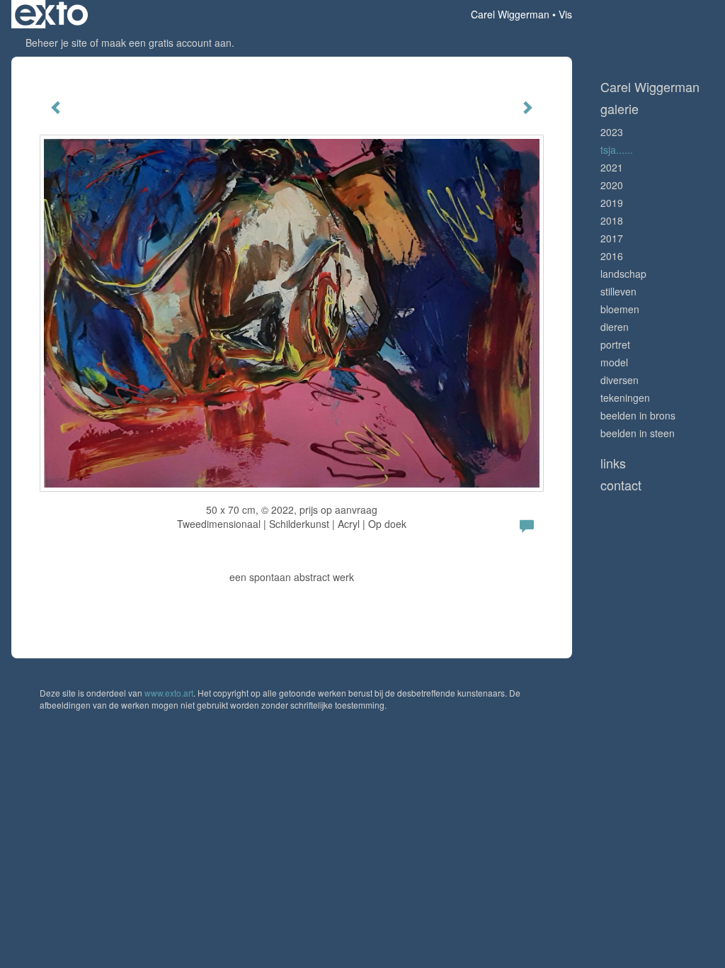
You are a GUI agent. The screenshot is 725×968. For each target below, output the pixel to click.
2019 (611, 203)
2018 (611, 220)
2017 (611, 238)
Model (614, 362)
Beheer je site (56, 42)
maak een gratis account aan (166, 42)
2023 (611, 132)
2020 (611, 185)
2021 (611, 167)
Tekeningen (625, 397)
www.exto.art (168, 693)
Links (613, 463)
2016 (611, 256)
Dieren (614, 327)
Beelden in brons (637, 415)
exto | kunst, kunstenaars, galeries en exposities (51, 14)
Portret (615, 344)
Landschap (623, 273)
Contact (620, 485)
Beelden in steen (637, 433)
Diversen (619, 380)
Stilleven (618, 291)
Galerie (619, 109)
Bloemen (619, 309)
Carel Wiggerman (510, 14)
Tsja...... (616, 149)
